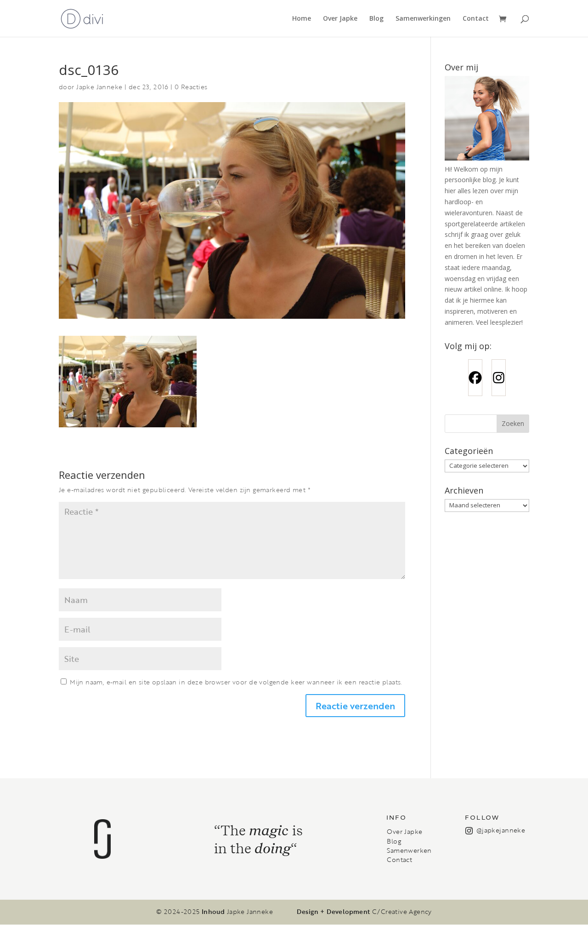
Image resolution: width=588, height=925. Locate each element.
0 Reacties (191, 87)
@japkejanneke (500, 830)
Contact (476, 19)
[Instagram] (499, 377)
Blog (376, 19)
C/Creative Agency (402, 911)
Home (301, 19)
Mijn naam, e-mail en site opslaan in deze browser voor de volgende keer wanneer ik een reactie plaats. (236, 682)
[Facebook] (475, 377)
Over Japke (340, 19)
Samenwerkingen (423, 19)
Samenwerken (409, 850)
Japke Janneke (99, 87)
